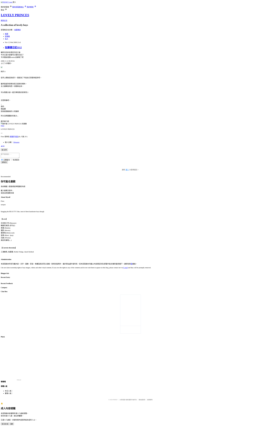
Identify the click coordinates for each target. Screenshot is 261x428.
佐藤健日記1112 (13, 47)
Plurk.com (19, 379)
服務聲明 (150, 399)
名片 (6, 39)
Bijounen (16, 142)
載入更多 (4, 150)
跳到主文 (4, 20)
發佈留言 (4, 162)
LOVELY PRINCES (15, 15)
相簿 (6, 34)
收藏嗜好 (17, 30)
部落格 (7, 36)
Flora (2, 126)
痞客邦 (12, 136)
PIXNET (115, 399)
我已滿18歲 (5, 424)
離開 (11, 424)
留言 (16, 136)
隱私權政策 (142, 399)
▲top (2, 146)
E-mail (125, 268)
